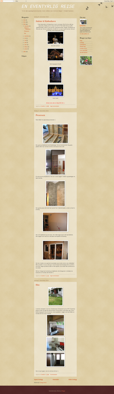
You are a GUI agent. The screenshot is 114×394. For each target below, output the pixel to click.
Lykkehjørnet (83, 44)
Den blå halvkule (83, 52)
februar (26, 46)
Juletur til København (46, 21)
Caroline (83, 25)
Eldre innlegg (73, 379)
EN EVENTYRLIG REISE (48, 6)
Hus (38, 284)
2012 (24, 20)
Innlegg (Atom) (43, 382)
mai (25, 40)
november (27, 36)
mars (26, 44)
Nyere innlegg (38, 379)
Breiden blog (82, 46)
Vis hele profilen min (84, 33)
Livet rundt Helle (83, 50)
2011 (24, 22)
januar (26, 48)
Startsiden (56, 379)
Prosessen (40, 115)
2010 (24, 24)
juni (25, 38)
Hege (81, 40)
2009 (24, 51)
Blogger (63, 391)
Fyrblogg (82, 42)
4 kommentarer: (54, 374)
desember (27, 26)
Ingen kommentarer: (54, 106)
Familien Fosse (83, 48)
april (26, 42)
